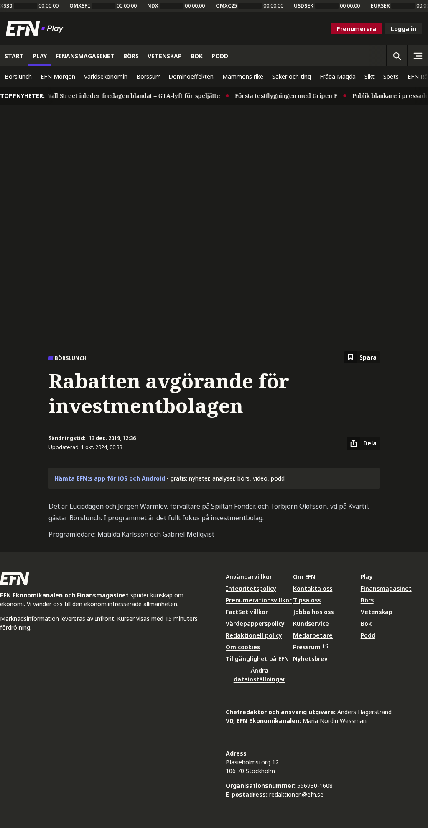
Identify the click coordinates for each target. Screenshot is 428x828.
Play (367, 577)
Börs (367, 600)
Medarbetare (313, 635)
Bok (366, 623)
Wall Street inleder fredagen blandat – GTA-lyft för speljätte (127, 96)
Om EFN (304, 577)
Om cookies (243, 647)
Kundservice (311, 623)
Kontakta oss (312, 588)
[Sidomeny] (417, 55)
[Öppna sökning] (396, 55)
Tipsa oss (307, 600)
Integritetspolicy (251, 588)
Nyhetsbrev (310, 659)
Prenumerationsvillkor (259, 600)
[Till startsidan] (36, 28)
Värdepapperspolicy (255, 623)
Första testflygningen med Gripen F (280, 96)
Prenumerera (356, 29)
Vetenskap (376, 612)
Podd (368, 635)
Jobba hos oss (313, 612)
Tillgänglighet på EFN (257, 659)
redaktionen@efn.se (296, 794)
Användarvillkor (249, 577)
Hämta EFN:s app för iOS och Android (109, 478)
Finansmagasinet (386, 588)
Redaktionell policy (254, 635)
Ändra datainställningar (259, 674)
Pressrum (307, 647)
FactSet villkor (247, 612)
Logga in (403, 29)
